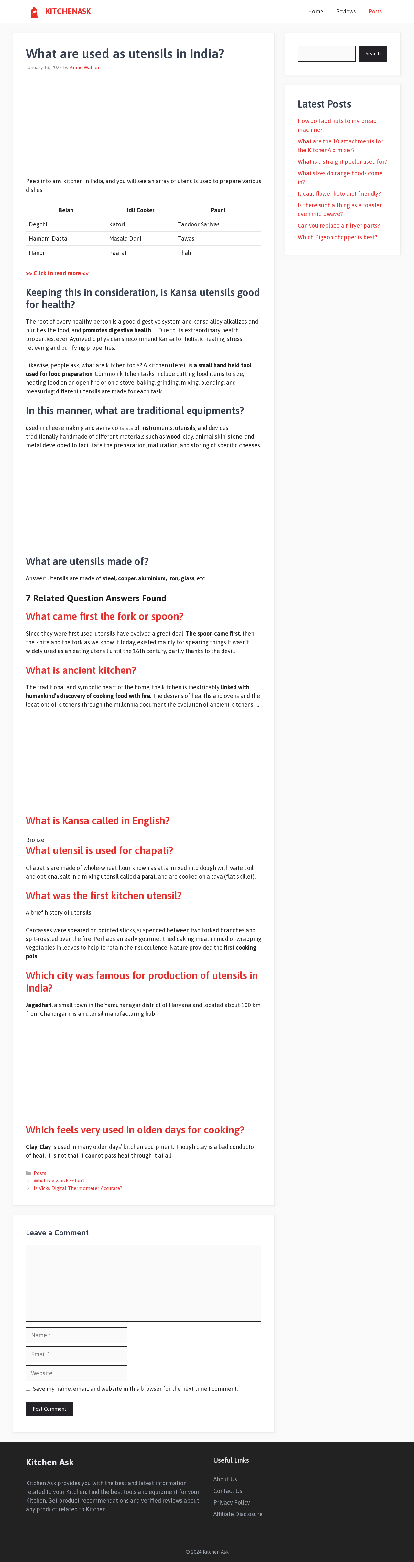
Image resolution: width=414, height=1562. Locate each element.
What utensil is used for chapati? (99, 850)
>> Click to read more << (57, 273)
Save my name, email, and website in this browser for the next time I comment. (135, 1388)
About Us (225, 1479)
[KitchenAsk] (34, 11)
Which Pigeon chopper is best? (337, 237)
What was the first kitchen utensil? (104, 895)
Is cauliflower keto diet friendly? (339, 193)
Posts (375, 11)
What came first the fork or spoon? (105, 616)
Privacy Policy (231, 1502)
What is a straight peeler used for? (342, 161)
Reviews (346, 11)
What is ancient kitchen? (81, 670)
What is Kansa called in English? (98, 821)
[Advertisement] (143, 120)
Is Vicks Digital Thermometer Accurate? (78, 1188)
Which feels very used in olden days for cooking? (135, 1130)
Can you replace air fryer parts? (339, 225)
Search (373, 53)
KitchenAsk (68, 11)
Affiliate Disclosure (238, 1514)
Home (315, 11)
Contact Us (227, 1490)
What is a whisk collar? (59, 1180)
